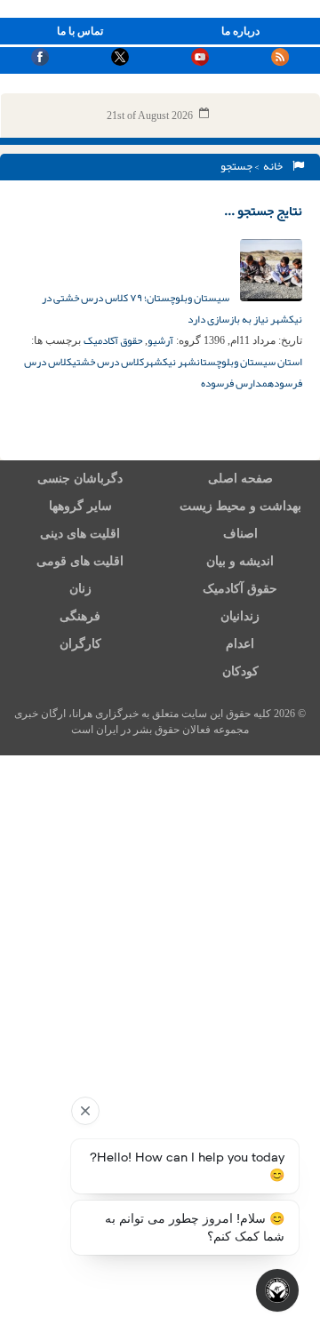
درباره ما (240, 31)
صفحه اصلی (240, 478)
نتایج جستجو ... (263, 210)
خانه (274, 166)
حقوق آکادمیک (113, 340)
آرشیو (160, 340)
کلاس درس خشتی (108, 361)
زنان (80, 588)
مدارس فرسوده (234, 383)
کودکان (240, 671)
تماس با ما (80, 31)
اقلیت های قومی (80, 561)
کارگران (80, 644)
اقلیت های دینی (80, 533)
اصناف (240, 533)
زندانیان (240, 616)
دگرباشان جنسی (80, 478)
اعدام (240, 644)
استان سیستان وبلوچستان (249, 361)
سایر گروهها (80, 506)
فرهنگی (80, 616)
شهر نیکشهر (170, 361)
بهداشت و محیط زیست (240, 506)
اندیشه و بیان (240, 561)
